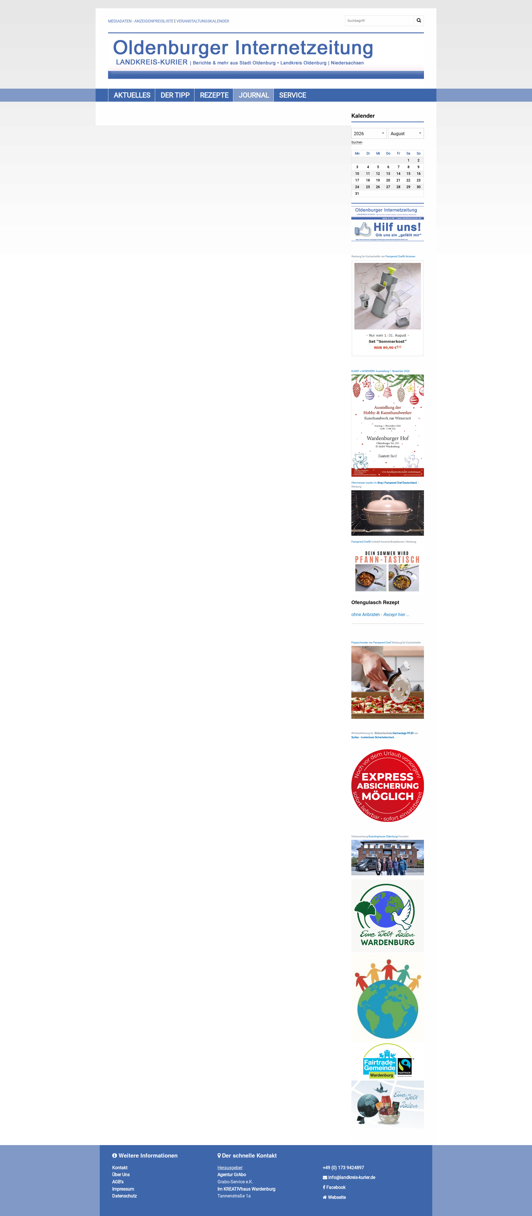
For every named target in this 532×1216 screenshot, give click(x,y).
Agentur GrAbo (232, 1174)
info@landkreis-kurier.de (351, 1177)
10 (357, 174)
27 (388, 187)
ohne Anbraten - (380, 614)
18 (368, 180)
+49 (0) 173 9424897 (343, 1167)
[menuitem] (131, 95)
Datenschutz (124, 1196)
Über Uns (121, 1174)
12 (378, 174)
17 (357, 180)
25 (368, 187)
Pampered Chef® (361, 541)
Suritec (355, 737)
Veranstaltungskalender (203, 21)
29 (408, 187)
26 (378, 187)
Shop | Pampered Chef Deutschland (397, 482)
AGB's (118, 1181)
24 (357, 187)
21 (398, 180)
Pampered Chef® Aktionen (400, 256)
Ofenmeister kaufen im (364, 482)
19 (378, 180)
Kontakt (119, 1167)
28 (398, 187)
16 (419, 174)
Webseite (337, 1197)
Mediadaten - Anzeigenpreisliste (140, 21)
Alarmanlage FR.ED (403, 733)
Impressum (123, 1189)
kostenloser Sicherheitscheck (377, 737)
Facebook (336, 1187)
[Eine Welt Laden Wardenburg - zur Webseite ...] (387, 915)
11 (368, 174)
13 (388, 174)
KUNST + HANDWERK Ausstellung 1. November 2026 (380, 371)
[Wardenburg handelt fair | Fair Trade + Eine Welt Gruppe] (387, 1061)
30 (419, 187)
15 (408, 174)
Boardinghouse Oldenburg (383, 836)
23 (419, 180)
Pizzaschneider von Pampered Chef (371, 642)
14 (398, 174)
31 (357, 194)
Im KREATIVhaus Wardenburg (246, 1189)
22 (408, 180)
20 (388, 180)
